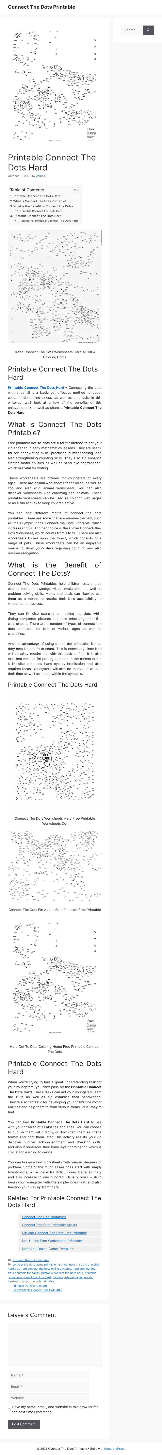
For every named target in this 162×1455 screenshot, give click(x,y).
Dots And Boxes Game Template (48, 1249)
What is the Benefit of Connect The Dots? (43, 206)
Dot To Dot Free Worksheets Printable (52, 1241)
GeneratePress (114, 1448)
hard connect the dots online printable (46, 1268)
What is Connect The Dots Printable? (40, 201)
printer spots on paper (67, 1277)
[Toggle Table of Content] (73, 190)
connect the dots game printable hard (37, 1264)
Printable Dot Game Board (29, 1285)
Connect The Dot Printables (44, 1217)
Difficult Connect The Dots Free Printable (54, 1233)
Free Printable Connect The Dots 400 (37, 1290)
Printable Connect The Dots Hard (37, 196)
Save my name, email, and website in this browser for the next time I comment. (55, 1409)
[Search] (148, 30)
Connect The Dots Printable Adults (49, 1225)
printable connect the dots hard (62, 1273)
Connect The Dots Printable (41, 7)
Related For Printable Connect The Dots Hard (49, 220)
